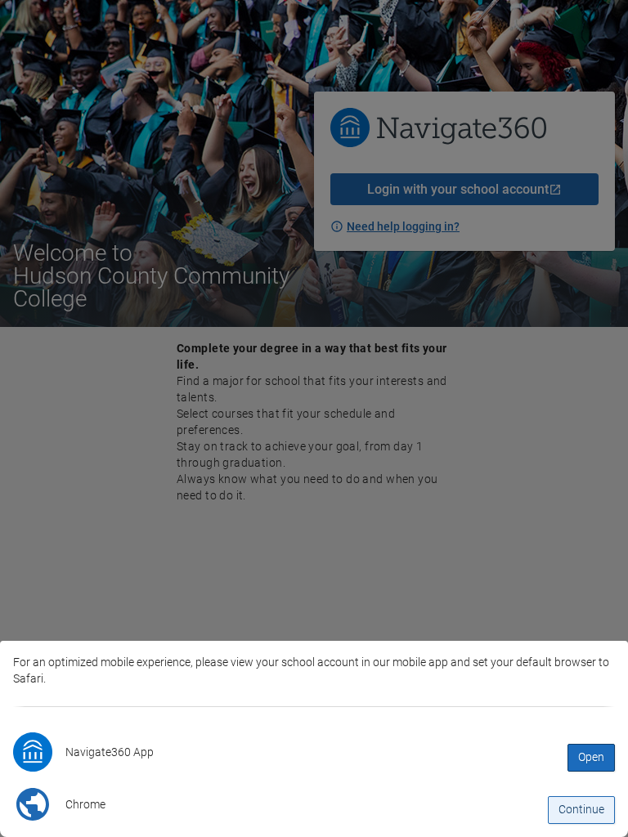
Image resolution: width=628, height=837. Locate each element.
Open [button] (591, 756)
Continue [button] (581, 809)
